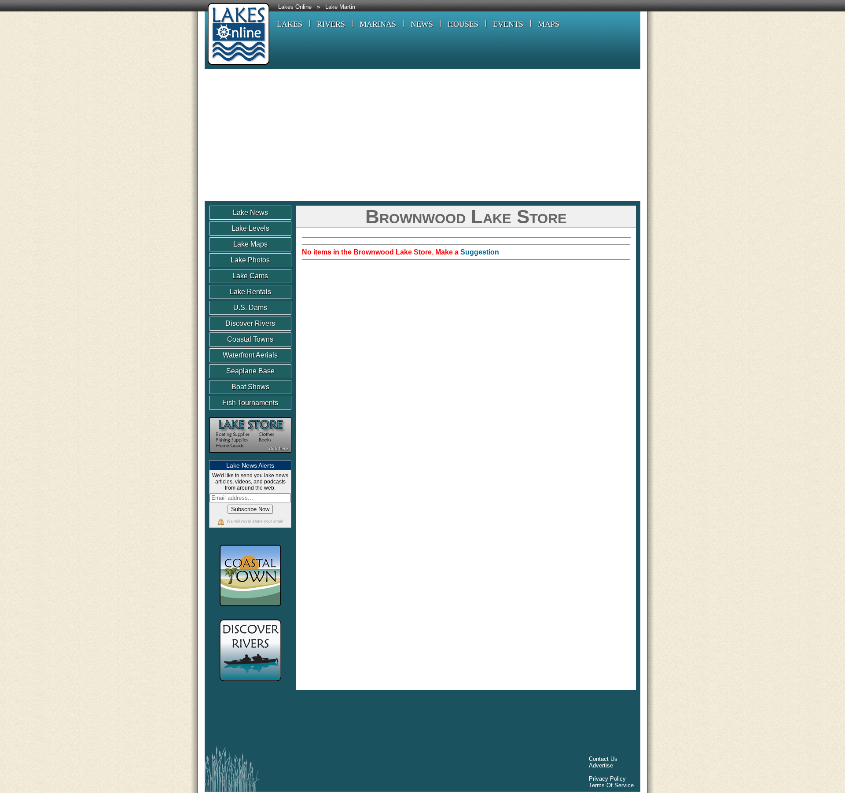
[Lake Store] (250, 457)
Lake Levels (250, 228)
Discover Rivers (250, 323)
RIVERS (331, 24)
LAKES (289, 24)
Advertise (601, 765)
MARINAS (378, 24)
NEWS (422, 24)
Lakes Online (295, 7)
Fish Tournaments (250, 402)
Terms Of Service (611, 785)
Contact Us (603, 759)
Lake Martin (340, 7)
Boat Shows (250, 387)
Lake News (250, 212)
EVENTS (508, 24)
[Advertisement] (422, 135)
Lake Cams (250, 276)
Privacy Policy (607, 778)
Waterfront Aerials (250, 355)
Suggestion (479, 252)
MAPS (548, 24)
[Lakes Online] (237, 66)
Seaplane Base (250, 371)
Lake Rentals (250, 291)
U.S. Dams (250, 307)
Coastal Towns (250, 339)
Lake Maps (250, 244)
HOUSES (463, 24)
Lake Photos (250, 260)
